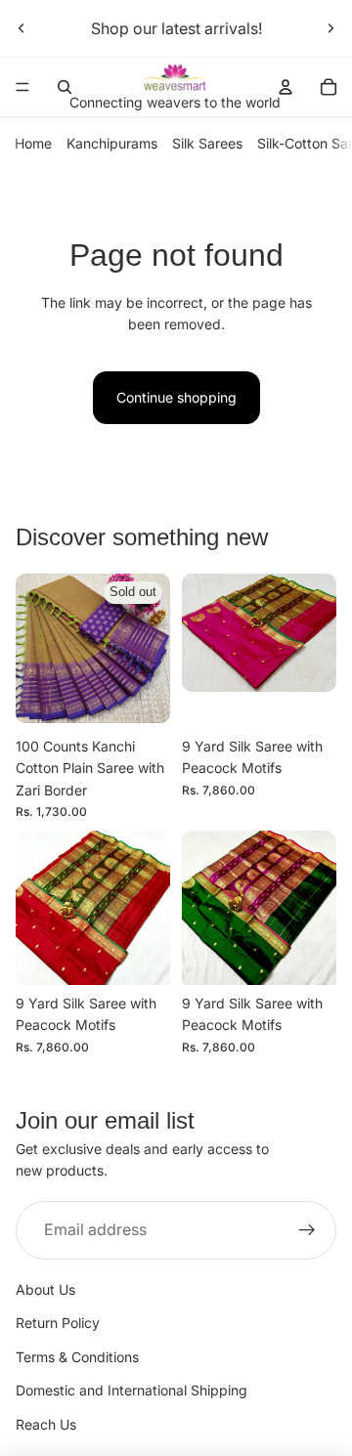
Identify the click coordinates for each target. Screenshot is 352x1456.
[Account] (285, 86)
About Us (45, 1289)
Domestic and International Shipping (131, 1390)
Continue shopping (176, 397)
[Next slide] (330, 28)
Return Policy (58, 1322)
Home (33, 143)
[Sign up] (307, 1230)
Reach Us (46, 1424)
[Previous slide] (21, 28)
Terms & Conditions (77, 1357)
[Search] (64, 86)
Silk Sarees (207, 143)
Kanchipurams (111, 143)
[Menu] (22, 86)
